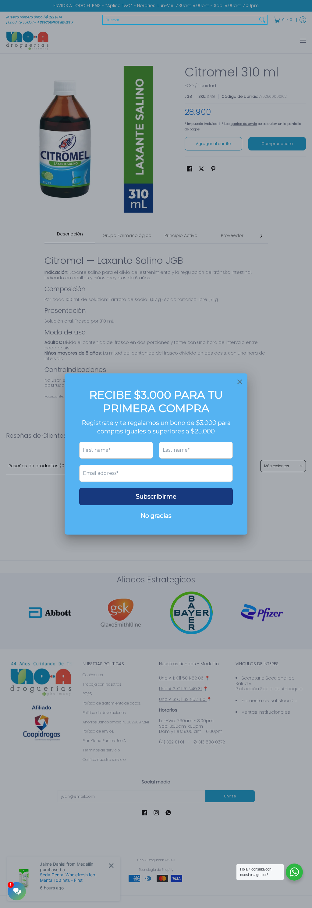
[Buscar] (262, 19)
